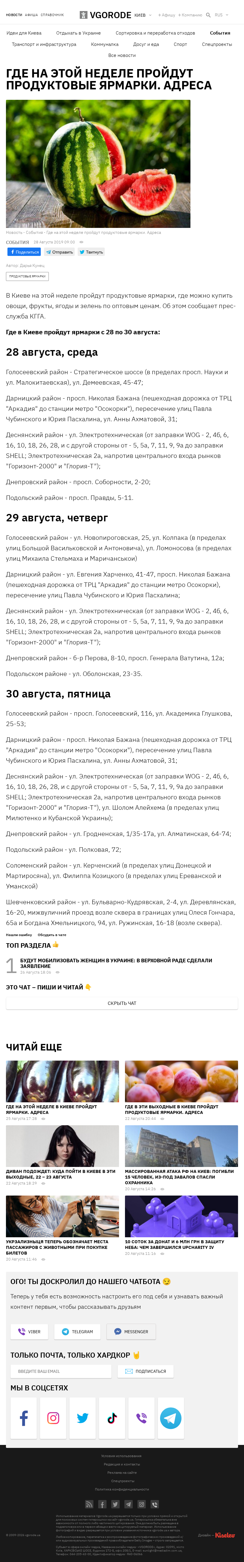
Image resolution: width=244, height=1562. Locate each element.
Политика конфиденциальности (122, 1489)
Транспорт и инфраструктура (44, 44)
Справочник (52, 15)
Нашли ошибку (19, 935)
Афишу (168, 15)
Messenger (136, 1331)
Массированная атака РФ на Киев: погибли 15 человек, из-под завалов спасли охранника (179, 1176)
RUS (219, 15)
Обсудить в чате (52, 935)
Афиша (31, 15)
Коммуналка (104, 44)
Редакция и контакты (122, 1464)
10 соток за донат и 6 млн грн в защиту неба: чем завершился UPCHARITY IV (174, 1244)
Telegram (82, 1331)
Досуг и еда (146, 44)
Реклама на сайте (122, 1472)
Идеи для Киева (24, 33)
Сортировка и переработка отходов (155, 33)
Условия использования (121, 1456)
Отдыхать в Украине (78, 33)
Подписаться (151, 1371)
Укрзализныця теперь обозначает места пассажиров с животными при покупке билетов (57, 1247)
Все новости (122, 55)
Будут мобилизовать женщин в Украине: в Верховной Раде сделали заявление (116, 963)
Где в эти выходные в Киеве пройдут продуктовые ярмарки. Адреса (171, 1109)
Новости (14, 15)
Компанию (192, 15)
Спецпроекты (217, 44)
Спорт (180, 44)
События (220, 33)
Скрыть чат (122, 1003)
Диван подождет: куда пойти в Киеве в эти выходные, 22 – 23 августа (60, 1174)
